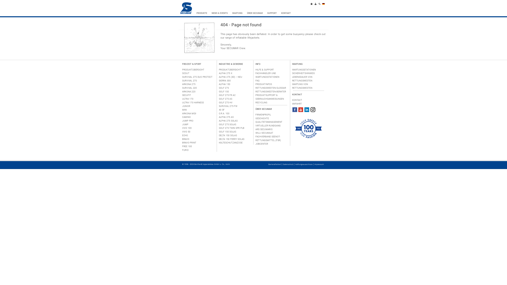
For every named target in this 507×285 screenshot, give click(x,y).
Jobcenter (261, 144)
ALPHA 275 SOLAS (228, 121)
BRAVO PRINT (189, 142)
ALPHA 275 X (225, 73)
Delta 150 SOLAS (228, 135)
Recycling (261, 102)
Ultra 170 (187, 99)
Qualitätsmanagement (268, 122)
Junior (186, 106)
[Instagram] (313, 108)
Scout (185, 73)
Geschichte (262, 118)
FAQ (257, 80)
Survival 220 (189, 88)
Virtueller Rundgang (268, 125)
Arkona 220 (188, 91)
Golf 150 (224, 91)
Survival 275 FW (228, 106)
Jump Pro (187, 121)
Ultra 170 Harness (193, 102)
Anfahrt (297, 104)
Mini (184, 110)
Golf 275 (224, 88)
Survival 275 (189, 80)
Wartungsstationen (304, 69)
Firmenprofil (263, 114)
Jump (185, 124)
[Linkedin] (306, 108)
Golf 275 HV (226, 102)
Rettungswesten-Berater (270, 91)
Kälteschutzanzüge (231, 142)
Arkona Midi (189, 113)
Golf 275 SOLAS (227, 124)
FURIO (185, 150)
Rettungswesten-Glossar (270, 88)
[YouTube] (300, 108)
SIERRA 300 (225, 80)
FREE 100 (187, 146)
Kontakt (297, 100)
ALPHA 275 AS (226, 117)
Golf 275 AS (225, 99)
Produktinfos (263, 84)
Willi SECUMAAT (264, 133)
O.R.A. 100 (224, 113)
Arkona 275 (188, 84)
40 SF (222, 110)
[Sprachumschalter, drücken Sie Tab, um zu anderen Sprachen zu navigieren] (323, 4)
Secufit (186, 95)
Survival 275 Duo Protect (197, 77)
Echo (185, 135)
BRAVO (185, 139)
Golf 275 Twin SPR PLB (232, 128)
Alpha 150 (224, 84)
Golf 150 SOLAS (227, 131)
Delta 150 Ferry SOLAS (232, 139)
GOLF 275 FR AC (227, 95)
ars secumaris (264, 129)
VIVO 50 (186, 131)
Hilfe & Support (264, 69)
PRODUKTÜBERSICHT (230, 69)
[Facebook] (294, 108)
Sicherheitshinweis (303, 73)
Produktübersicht (193, 69)
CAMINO (186, 117)
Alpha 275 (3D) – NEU (230, 77)
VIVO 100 (187, 128)
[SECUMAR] (187, 8)
